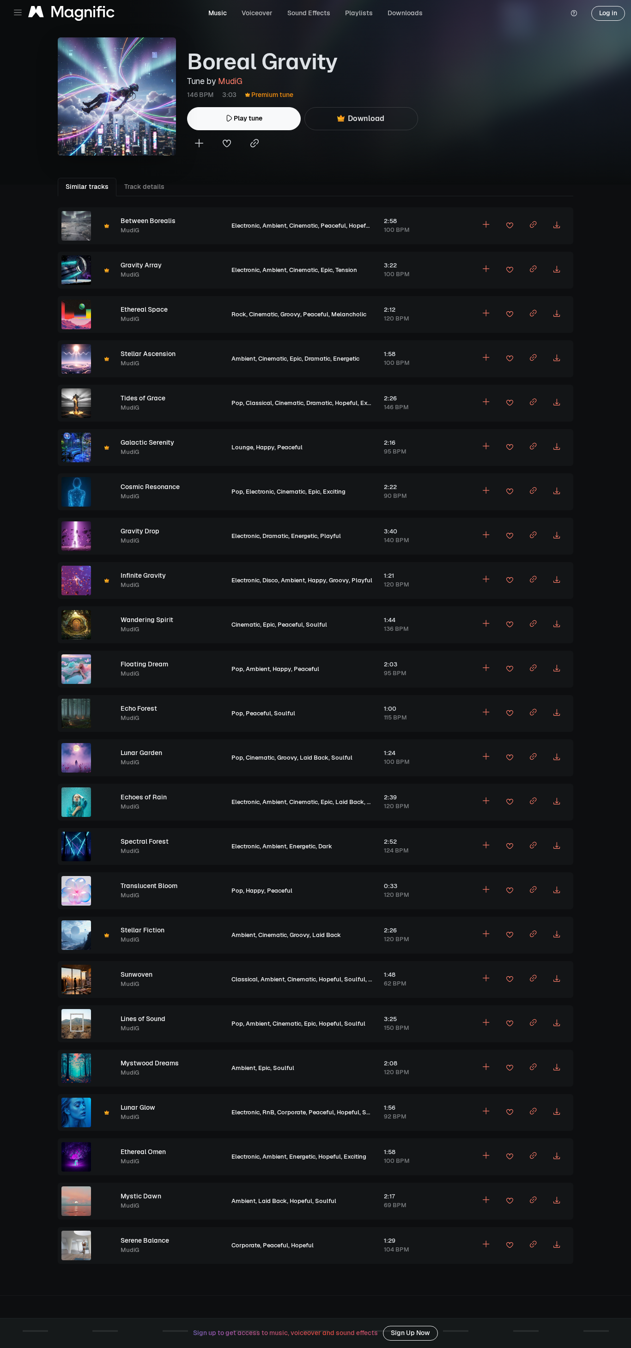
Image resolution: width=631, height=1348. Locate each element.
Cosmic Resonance (150, 487)
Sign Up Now (410, 1333)
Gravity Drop (140, 531)
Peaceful (333, 226)
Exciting (371, 403)
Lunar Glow (138, 1107)
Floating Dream (144, 664)
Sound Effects (308, 13)
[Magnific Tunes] (71, 14)
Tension (346, 270)
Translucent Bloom (149, 886)
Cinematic (303, 226)
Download (365, 118)
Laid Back (314, 758)
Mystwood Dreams (150, 1063)
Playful (330, 536)
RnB (268, 1112)
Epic (327, 270)
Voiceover (257, 13)
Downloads (405, 13)
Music (217, 13)
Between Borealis (148, 221)
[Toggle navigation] (17, 13)
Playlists (359, 13)
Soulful (316, 625)
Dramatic (317, 359)
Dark (325, 846)
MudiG (230, 81)
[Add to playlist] (199, 144)
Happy (265, 447)
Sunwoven (136, 974)
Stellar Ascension (148, 354)
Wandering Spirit (147, 620)
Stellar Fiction (142, 930)
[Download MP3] (557, 226)
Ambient (274, 226)
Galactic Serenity (147, 442)
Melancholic (348, 314)
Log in (608, 13)
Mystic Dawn (141, 1196)
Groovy (290, 314)
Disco (270, 580)
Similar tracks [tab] (87, 186)
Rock (238, 314)
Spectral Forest (145, 841)
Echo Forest (139, 708)
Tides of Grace (143, 398)
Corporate (291, 1112)
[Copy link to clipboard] (255, 144)
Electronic (245, 226)
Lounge (242, 447)
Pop (237, 403)
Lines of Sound (143, 1019)
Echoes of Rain (144, 797)
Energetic (346, 359)
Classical (259, 403)
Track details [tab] (144, 186)
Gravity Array (141, 265)
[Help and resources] (573, 13)
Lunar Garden (141, 753)
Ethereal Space (144, 309)
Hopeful (360, 226)
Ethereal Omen (143, 1152)
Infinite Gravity (143, 575)
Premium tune (271, 95)
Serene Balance (145, 1240)
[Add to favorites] (227, 144)
